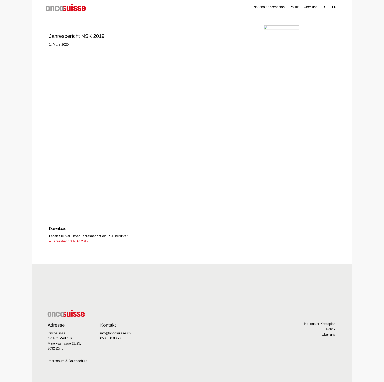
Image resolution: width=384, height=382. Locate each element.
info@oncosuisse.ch (115, 333)
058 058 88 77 (110, 338)
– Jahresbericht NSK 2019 (68, 241)
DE (324, 7)
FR (334, 7)
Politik (294, 7)
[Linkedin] (331, 362)
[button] (342, 7)
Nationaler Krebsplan (269, 7)
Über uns (310, 7)
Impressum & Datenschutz (67, 361)
